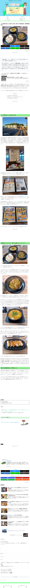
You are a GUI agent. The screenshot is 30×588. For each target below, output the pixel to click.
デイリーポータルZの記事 (17, 201)
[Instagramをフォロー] (6, 466)
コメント (2, 544)
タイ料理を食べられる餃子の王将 (12, 95)
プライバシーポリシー (7, 585)
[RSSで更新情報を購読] (10, 466)
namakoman (8, 460)
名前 (2, 553)
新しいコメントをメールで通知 (6, 569)
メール (2, 556)
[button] (24, 48)
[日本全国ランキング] (25, 422)
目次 (14, 93)
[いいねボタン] (2, 406)
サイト (2, 559)
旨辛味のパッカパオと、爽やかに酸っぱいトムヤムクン (15, 96)
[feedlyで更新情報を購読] (9, 466)
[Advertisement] (15, 55)
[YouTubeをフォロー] (8, 466)
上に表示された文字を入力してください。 (7, 566)
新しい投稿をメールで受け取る (6, 570)
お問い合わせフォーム (22, 585)
